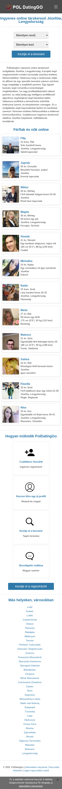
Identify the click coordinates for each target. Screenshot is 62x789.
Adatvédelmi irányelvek (36, 767)
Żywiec (29, 686)
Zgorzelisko (30, 732)
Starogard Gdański (30, 665)
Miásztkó (29, 745)
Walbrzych (29, 636)
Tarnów (30, 640)
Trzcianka (30, 711)
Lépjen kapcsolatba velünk (36, 770)
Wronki (29, 736)
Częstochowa (30, 619)
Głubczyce (29, 720)
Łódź (29, 607)
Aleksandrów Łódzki (29, 699)
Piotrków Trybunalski (30, 644)
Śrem (30, 690)
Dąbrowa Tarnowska (30, 740)
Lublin (30, 615)
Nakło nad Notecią (29, 703)
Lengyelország (30, 753)
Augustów (30, 694)
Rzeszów (30, 628)
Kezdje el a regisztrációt (31, 586)
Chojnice (29, 674)
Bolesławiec (30, 669)
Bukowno (30, 749)
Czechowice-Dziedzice (29, 682)
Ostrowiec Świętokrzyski (29, 649)
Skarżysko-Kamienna (30, 661)
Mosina (30, 728)
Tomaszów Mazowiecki (30, 657)
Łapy (29, 715)
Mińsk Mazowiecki (29, 678)
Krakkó (29, 611)
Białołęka (30, 632)
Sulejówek (29, 707)
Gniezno (29, 653)
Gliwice (30, 623)
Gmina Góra (29, 724)
